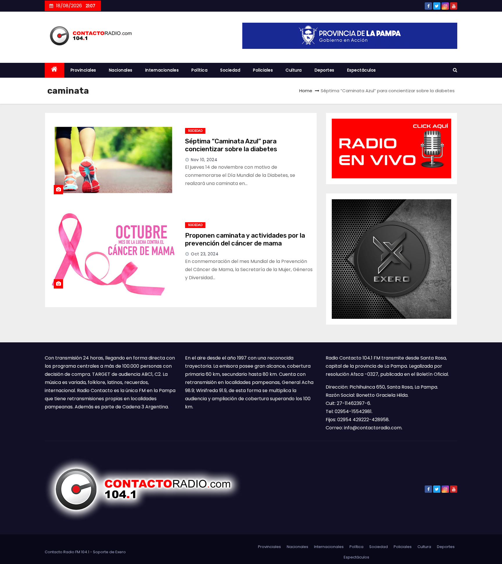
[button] (455, 70)
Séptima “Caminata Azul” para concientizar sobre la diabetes (231, 145)
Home (305, 91)
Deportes (324, 70)
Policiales (263, 70)
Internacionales (162, 70)
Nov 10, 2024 (204, 160)
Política (199, 70)
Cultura (294, 70)
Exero (120, 552)
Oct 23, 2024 (204, 254)
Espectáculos (361, 70)
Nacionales (120, 70)
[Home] (54, 70)
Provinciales (83, 70)
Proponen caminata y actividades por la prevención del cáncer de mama (245, 240)
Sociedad (230, 70)
